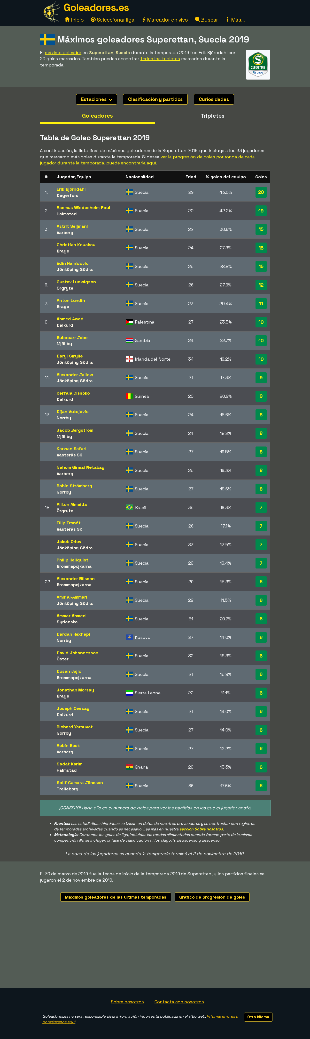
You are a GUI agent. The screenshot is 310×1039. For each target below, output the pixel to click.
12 (261, 285)
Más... (237, 19)
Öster (63, 659)
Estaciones (94, 99)
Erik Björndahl (71, 189)
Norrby (64, 418)
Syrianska (67, 622)
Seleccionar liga (115, 19)
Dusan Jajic (69, 671)
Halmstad (67, 214)
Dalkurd (65, 325)
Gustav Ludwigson (76, 281)
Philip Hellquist (72, 560)
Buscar (209, 19)
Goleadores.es (96, 7)
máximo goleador (63, 52)
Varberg (65, 232)
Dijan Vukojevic (73, 411)
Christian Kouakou (76, 244)
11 (261, 303)
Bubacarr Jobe (72, 337)
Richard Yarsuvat (75, 727)
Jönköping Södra (75, 269)
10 (261, 322)
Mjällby (64, 343)
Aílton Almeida (72, 504)
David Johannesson (77, 653)
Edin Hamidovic (73, 263)
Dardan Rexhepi (73, 634)
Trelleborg (67, 789)
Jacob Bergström (75, 430)
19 (261, 211)
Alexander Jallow (75, 374)
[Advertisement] (155, 952)
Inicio (77, 19)
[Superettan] (258, 75)
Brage (63, 251)
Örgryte (65, 288)
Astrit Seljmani (72, 226)
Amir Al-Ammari (72, 597)
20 (261, 192)
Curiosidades (214, 99)
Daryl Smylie (70, 356)
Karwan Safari (71, 448)
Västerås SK (69, 455)
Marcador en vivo (167, 19)
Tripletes (212, 115)
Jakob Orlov (69, 541)
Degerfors (67, 195)
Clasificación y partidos (155, 99)
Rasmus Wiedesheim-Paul (83, 207)
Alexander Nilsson (75, 578)
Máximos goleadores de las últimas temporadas (116, 897)
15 (261, 229)
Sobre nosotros (127, 1002)
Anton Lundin (71, 300)
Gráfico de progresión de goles (212, 897)
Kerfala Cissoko (73, 393)
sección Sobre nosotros (201, 829)
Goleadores (97, 115)
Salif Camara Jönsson (80, 782)
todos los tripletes (160, 58)
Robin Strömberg (74, 485)
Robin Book (68, 745)
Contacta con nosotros (179, 1002)
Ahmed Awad (70, 319)
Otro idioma (258, 1016)
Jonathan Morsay (75, 690)
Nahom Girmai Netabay (80, 467)
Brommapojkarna (74, 566)
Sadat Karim (69, 764)
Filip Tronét (69, 523)
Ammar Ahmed (71, 615)
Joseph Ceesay (73, 708)
